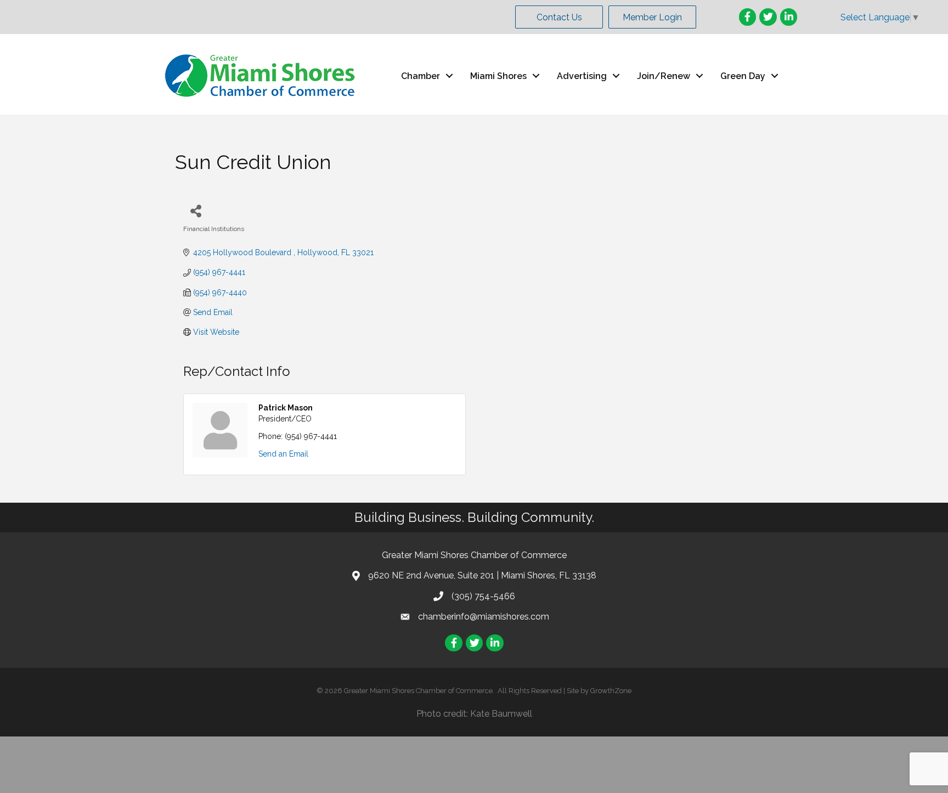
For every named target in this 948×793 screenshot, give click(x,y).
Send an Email (283, 453)
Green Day (742, 76)
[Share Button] (195, 210)
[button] (559, 17)
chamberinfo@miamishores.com (483, 616)
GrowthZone (610, 691)
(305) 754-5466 (483, 596)
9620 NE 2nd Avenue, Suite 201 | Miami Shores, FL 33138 (482, 575)
